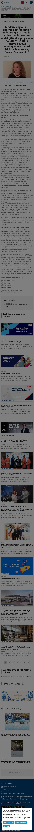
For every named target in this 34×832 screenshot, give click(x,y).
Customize (6, 826)
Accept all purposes (9, 822)
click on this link (21, 818)
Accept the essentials (21, 822)
